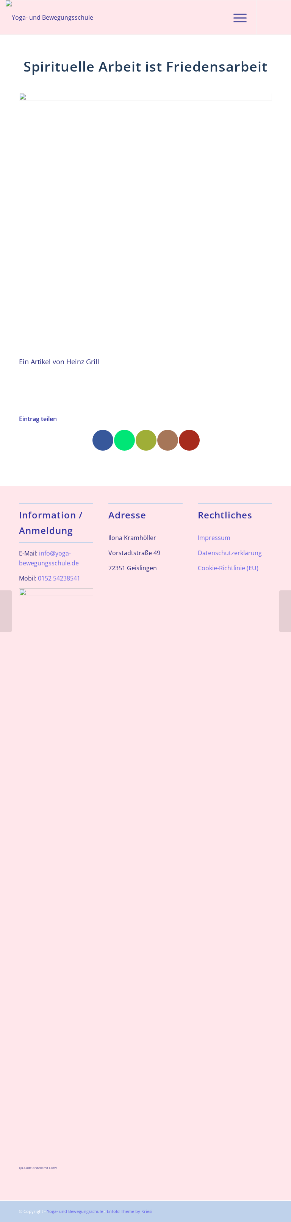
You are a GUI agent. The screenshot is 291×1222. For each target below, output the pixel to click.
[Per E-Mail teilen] (146, 440)
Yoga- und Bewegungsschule (75, 1211)
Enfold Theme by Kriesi (129, 1211)
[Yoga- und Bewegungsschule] (49, 17)
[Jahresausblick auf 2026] (6, 611)
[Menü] (236, 17)
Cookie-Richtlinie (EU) (228, 568)
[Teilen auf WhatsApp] (124, 440)
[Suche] (218, 17)
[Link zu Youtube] (279, 17)
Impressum (214, 538)
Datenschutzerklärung (230, 553)
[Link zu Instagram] (268, 17)
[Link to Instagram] (167, 440)
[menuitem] (218, 17)
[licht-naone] (145, 219)
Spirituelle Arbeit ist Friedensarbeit (145, 66)
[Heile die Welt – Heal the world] (285, 611)
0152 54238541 (59, 578)
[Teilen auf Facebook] (102, 440)
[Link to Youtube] (189, 440)
